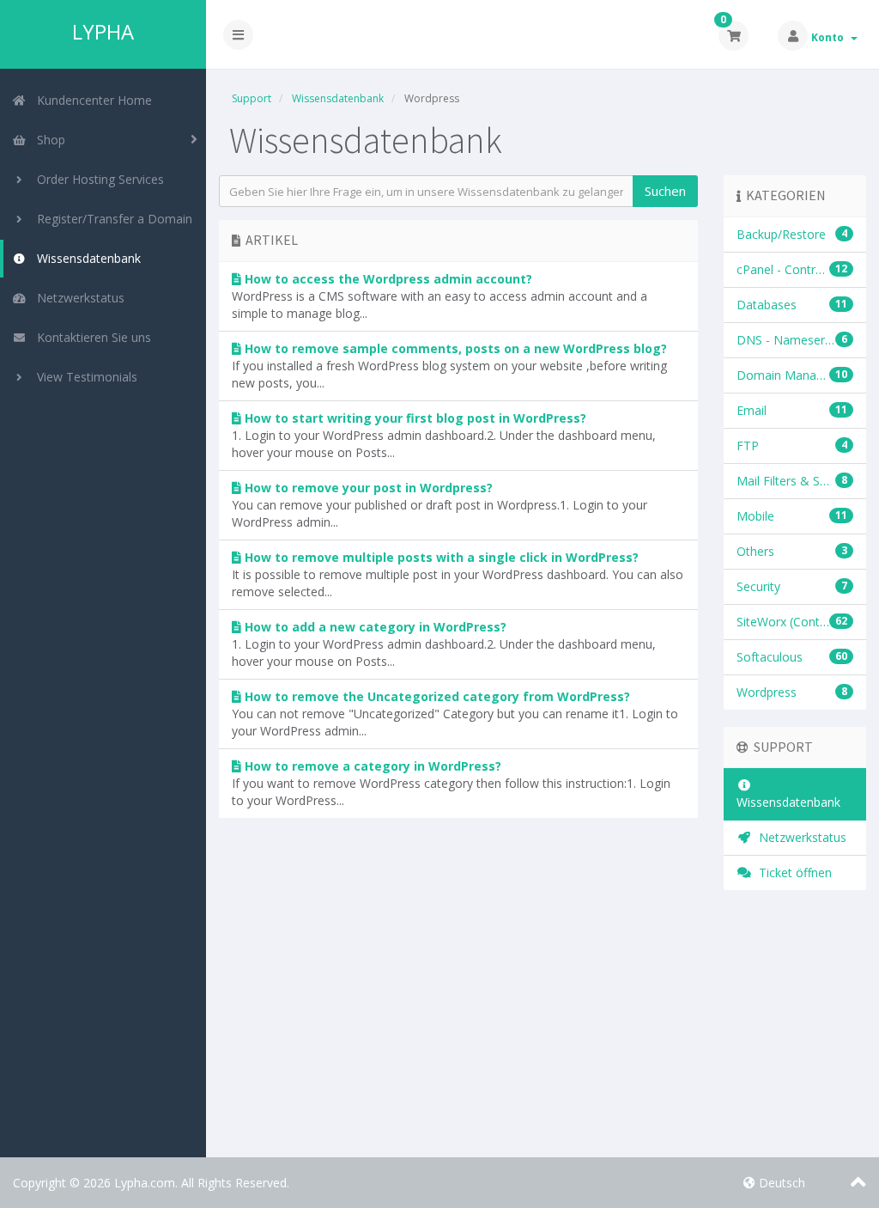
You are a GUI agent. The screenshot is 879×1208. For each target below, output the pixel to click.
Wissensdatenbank (85, 258)
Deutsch (780, 1182)
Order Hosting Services (97, 179)
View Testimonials (83, 377)
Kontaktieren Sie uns (90, 337)
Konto (830, 37)
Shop (47, 139)
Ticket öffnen (792, 872)
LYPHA (103, 32)
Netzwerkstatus (77, 298)
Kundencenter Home (91, 100)
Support (251, 98)
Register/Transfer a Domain (111, 218)
